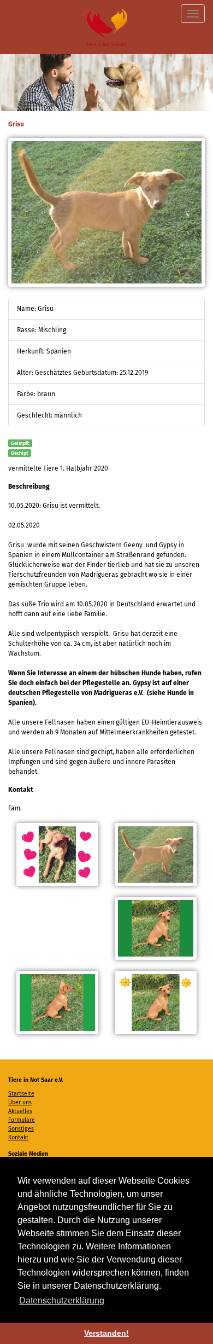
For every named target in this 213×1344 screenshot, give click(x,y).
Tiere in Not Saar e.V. (106, 27)
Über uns (20, 1102)
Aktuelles (20, 1111)
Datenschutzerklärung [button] (61, 1300)
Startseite (21, 1093)
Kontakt (18, 1137)
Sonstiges (21, 1128)
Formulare (21, 1119)
